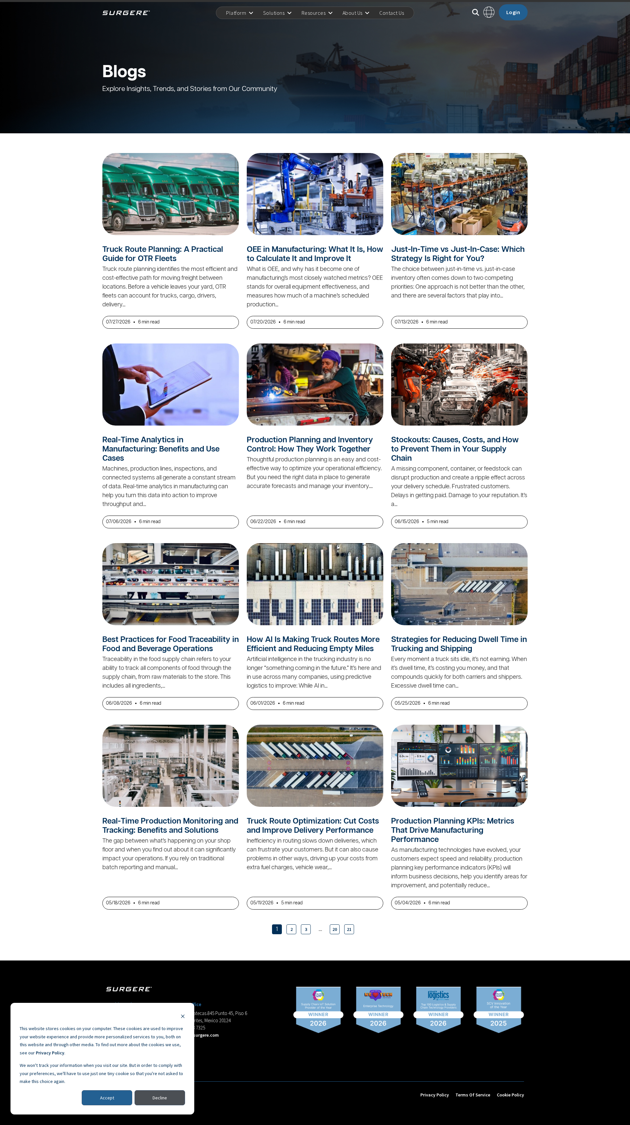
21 (349, 929)
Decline (160, 1098)
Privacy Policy (50, 1053)
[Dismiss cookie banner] (182, 1016)
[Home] (128, 12)
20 (334, 929)
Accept (107, 1098)
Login (513, 12)
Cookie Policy (510, 1095)
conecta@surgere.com (195, 1035)
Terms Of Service (472, 1095)
